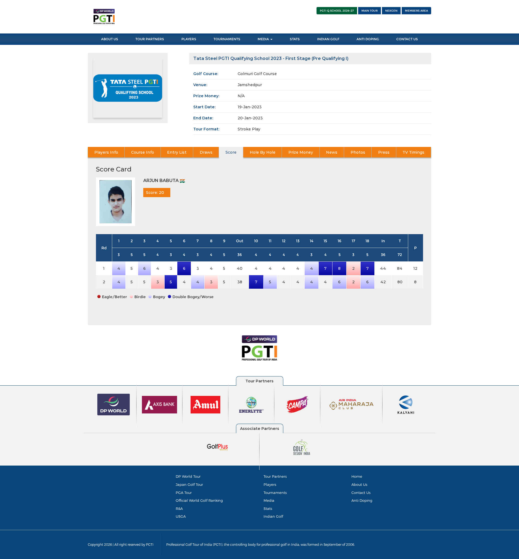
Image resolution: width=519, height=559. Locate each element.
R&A (179, 508)
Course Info (142, 152)
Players (188, 39)
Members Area (416, 10)
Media (264, 39)
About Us (109, 39)
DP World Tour (188, 476)
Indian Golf (328, 39)
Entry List (177, 152)
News (331, 152)
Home (356, 476)
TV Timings (413, 152)
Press (384, 152)
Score (231, 152)
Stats (295, 39)
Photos (358, 152)
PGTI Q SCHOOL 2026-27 (337, 10)
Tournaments (227, 39)
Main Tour (369, 10)
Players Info (106, 152)
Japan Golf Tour (189, 484)
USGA (181, 516)
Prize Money (300, 152)
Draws (206, 152)
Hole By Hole (262, 152)
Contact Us (407, 39)
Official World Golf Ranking (199, 500)
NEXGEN (391, 10)
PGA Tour (184, 492)
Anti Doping (368, 39)
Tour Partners (149, 39)
